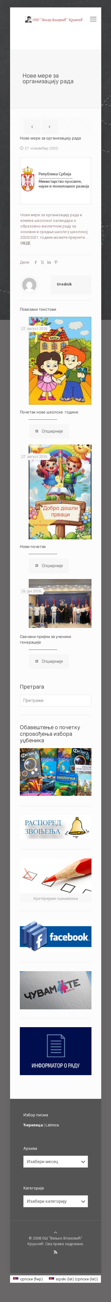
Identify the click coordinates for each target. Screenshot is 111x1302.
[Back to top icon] (55, 1232)
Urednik (64, 284)
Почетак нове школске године (49, 412)
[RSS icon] (55, 1252)
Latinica (52, 1125)
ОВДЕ (25, 243)
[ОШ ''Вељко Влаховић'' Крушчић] (55, 19)
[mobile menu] (93, 19)
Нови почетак (33, 546)
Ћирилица (33, 1125)
